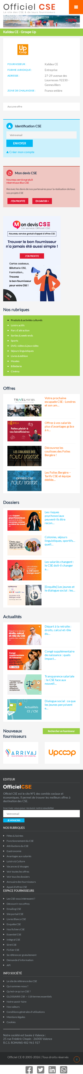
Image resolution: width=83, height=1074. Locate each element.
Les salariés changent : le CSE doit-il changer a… (59, 565)
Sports (14, 340)
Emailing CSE (14, 908)
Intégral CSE (13, 939)
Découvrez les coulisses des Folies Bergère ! (57, 451)
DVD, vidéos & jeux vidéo (25, 345)
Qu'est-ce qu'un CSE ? (19, 991)
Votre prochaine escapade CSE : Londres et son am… (60, 401)
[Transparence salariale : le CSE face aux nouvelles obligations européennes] (24, 684)
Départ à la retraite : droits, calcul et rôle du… (58, 630)
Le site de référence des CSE (22, 981)
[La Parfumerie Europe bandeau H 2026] (41, 21)
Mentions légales (16, 1017)
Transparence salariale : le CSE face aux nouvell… (59, 679)
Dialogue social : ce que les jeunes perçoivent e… (60, 704)
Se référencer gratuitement (21, 955)
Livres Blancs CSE (16, 919)
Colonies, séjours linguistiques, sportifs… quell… (60, 540)
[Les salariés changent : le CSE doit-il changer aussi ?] (24, 570)
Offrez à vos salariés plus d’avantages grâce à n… (59, 426)
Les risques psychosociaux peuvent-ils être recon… (55, 517)
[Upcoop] (62, 753)
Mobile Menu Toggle (76, 7)
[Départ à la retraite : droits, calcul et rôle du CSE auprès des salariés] (24, 635)
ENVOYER (19, 143)
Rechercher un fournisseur (61, 731)
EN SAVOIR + (42, 201)
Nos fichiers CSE (16, 929)
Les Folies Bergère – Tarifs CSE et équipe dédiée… (58, 476)
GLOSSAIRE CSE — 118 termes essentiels (29, 996)
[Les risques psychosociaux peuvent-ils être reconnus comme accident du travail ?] (24, 520)
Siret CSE (12, 944)
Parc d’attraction (20, 330)
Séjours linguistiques (22, 350)
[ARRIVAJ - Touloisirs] (20, 753)
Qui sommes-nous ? (17, 986)
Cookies (11, 1022)
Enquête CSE (14, 924)
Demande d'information (20, 960)
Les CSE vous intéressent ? (21, 898)
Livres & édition (19, 356)
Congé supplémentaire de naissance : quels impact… (59, 654)
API (9, 965)
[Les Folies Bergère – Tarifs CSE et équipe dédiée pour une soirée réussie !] (24, 481)
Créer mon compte (21, 152)
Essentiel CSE (14, 934)
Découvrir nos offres (18, 903)
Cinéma (15, 371)
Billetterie (16, 366)
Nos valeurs (13, 1006)
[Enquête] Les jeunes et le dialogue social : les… (60, 588)
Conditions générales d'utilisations (26, 1011)
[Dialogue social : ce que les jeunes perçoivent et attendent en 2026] (24, 709)
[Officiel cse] (33, 8)
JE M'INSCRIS (13, 820)
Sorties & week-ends (22, 335)
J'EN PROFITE (18, 201)
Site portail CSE (15, 914)
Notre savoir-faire (16, 1001)
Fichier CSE (13, 949)
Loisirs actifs (17, 325)
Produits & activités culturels (26, 320)
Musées (15, 361)
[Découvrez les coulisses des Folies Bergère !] (24, 456)
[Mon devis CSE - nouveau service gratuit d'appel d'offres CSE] (32, 258)
